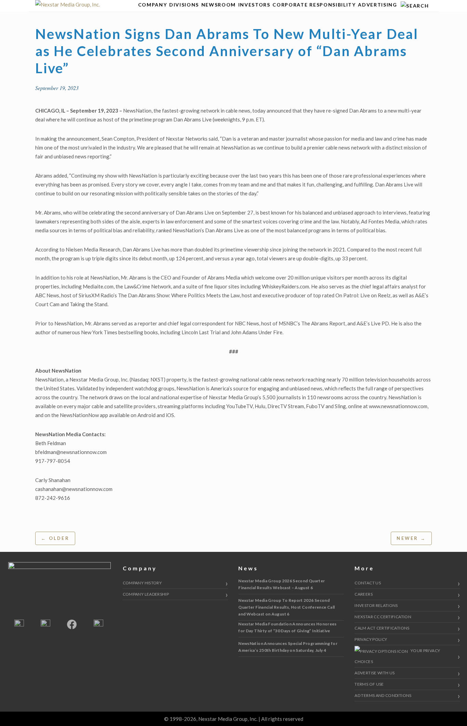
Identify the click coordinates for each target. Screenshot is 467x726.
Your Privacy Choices (397, 656)
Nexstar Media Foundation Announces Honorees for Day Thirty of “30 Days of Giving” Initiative (287, 627)
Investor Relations (376, 605)
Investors (254, 5)
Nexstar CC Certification (383, 616)
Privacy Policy (371, 639)
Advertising (377, 5)
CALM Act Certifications (382, 628)
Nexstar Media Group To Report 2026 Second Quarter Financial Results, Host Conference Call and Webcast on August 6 (286, 607)
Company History (142, 582)
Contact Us (368, 582)
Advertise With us (375, 672)
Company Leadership (146, 594)
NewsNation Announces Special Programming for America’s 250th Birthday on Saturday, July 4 (287, 647)
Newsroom (218, 5)
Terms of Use (369, 684)
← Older (55, 538)
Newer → (411, 538)
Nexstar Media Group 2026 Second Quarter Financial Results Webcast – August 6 (281, 584)
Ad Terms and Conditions (383, 695)
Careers (364, 594)
